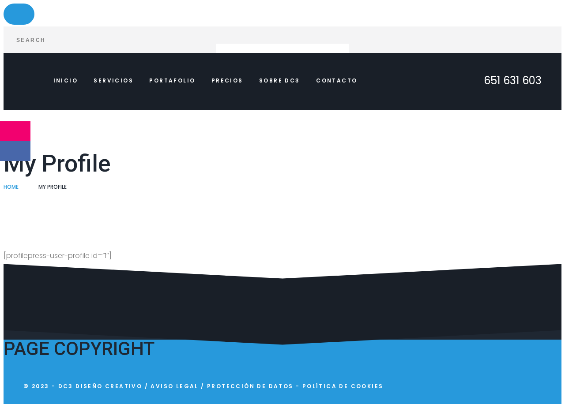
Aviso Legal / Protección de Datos (222, 386)
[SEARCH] (548, 39)
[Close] (19, 14)
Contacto (336, 80)
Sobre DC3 (279, 80)
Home (11, 187)
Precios (227, 80)
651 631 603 (513, 80)
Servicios (113, 80)
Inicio (65, 80)
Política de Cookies (343, 386)
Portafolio (172, 80)
